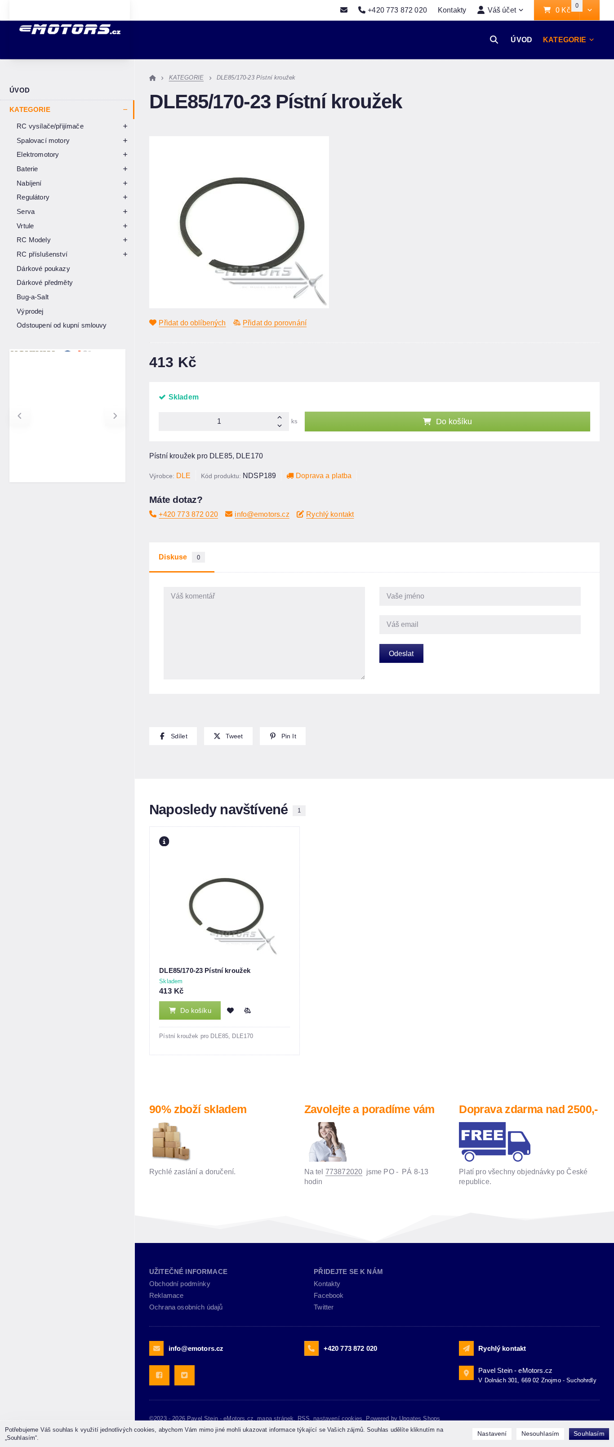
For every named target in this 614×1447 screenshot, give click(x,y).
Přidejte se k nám (348, 1271)
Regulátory (33, 197)
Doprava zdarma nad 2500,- (528, 1109)
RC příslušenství (42, 254)
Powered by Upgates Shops (403, 1418)
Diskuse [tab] (179, 557)
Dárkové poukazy (43, 268)
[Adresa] (466, 1373)
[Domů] (152, 77)
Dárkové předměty (45, 282)
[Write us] (466, 1348)
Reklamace (166, 1295)
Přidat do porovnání (275, 323)
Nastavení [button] (492, 1433)
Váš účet (502, 10)
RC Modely (33, 240)
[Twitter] (184, 1375)
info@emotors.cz (262, 514)
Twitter (324, 1307)
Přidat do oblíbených (192, 323)
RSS (304, 1418)
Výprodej (30, 311)
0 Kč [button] (567, 10)
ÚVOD (521, 40)
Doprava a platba (324, 475)
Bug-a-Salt (33, 297)
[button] (589, 10)
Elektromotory (38, 154)
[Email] (344, 10)
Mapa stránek (275, 1418)
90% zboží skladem (197, 1109)
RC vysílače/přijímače (50, 126)
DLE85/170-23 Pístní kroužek (204, 970)
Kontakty (452, 10)
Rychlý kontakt (330, 514)
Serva (26, 211)
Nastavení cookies (337, 1418)
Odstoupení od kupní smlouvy (62, 325)
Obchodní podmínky (179, 1283)
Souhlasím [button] (589, 1433)
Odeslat (401, 653)
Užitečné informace (188, 1271)
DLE (183, 475)
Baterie (27, 169)
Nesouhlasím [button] (540, 1433)
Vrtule (25, 226)
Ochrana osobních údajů (186, 1307)
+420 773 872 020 (188, 514)
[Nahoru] (282, 417)
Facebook (328, 1295)
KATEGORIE (564, 42)
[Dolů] (282, 426)
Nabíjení (29, 183)
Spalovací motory (43, 140)
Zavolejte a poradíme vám (369, 1109)
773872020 (343, 1171)
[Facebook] (159, 1375)
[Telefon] (311, 1348)
